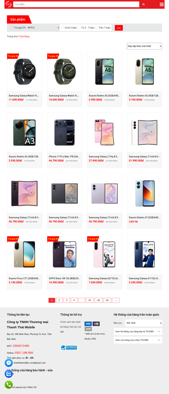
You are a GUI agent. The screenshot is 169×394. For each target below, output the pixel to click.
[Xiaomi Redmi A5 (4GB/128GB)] (144, 71)
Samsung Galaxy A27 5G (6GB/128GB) (109, 278)
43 (89, 300)
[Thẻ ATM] (88, 329)
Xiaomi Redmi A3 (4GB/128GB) (25, 156)
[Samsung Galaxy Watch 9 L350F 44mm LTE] (24, 71)
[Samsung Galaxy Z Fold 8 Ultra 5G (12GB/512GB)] (144, 132)
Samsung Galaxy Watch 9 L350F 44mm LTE (31, 95)
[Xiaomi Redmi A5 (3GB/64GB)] (104, 71)
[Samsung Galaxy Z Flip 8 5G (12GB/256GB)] (104, 132)
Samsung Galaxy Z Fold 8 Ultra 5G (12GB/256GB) (35, 217)
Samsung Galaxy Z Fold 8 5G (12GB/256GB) (112, 217)
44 (98, 300)
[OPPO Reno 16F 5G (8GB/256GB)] (64, 254)
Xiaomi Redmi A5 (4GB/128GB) (145, 95)
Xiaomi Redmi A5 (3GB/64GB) (105, 95)
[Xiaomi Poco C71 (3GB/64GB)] (24, 254)
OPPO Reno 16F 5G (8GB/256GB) (66, 278)
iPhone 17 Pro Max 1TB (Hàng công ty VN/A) (72, 156)
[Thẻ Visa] (88, 324)
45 (107, 300)
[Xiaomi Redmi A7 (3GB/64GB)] (144, 193)
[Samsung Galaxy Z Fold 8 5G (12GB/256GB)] (104, 193)
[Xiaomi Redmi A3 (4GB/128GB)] (24, 132)
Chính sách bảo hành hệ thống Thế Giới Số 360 (70, 327)
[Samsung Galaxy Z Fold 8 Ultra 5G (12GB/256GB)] (24, 193)
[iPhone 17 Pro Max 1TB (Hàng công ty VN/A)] (64, 132)
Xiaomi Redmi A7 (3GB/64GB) (145, 217)
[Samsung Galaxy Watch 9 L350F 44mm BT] (64, 71)
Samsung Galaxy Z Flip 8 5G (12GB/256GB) (112, 156)
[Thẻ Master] (96, 324)
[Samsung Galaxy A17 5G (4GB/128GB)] (144, 254)
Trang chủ (12, 36)
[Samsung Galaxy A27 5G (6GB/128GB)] (104, 254)
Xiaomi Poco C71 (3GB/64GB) (25, 278)
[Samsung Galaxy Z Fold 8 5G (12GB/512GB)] (64, 193)
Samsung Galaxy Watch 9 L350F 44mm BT (71, 95)
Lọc (119, 28)
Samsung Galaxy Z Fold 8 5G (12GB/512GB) (72, 217)
